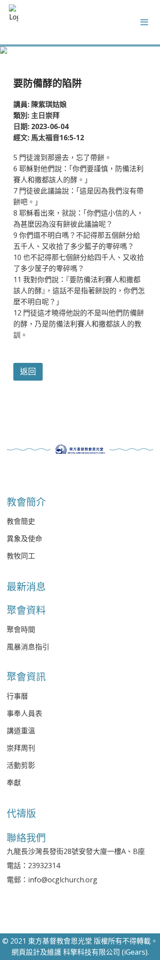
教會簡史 (21, 521)
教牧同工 (21, 556)
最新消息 (26, 586)
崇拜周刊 (21, 748)
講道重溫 (21, 731)
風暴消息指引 (28, 647)
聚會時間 (21, 630)
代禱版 (21, 813)
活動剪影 (21, 765)
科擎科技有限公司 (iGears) (105, 952)
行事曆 (17, 696)
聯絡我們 (26, 837)
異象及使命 (24, 539)
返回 (28, 372)
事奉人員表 (24, 713)
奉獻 (14, 783)
